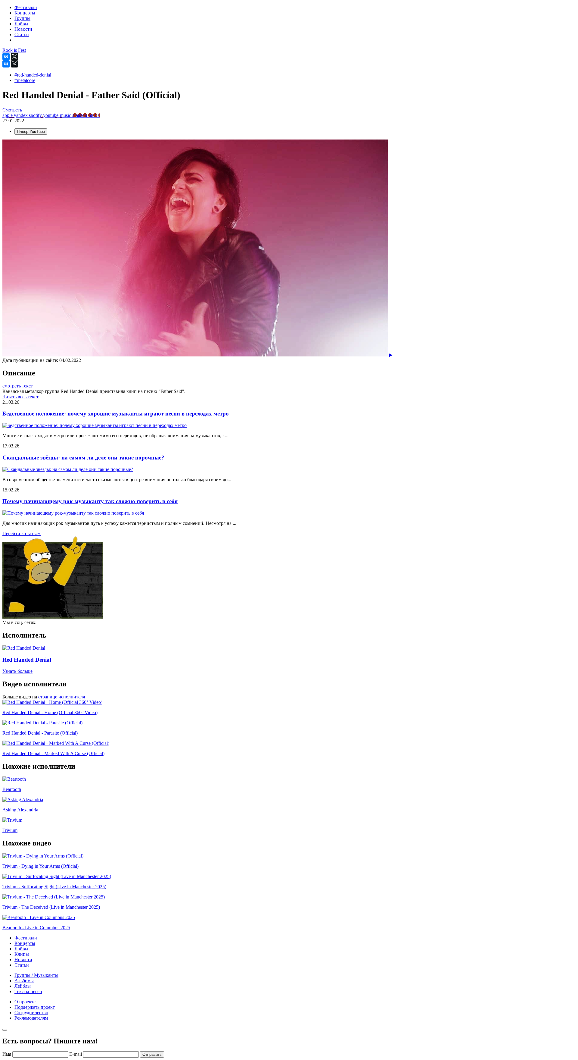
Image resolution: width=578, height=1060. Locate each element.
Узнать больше (17, 671)
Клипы (21, 954)
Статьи (21, 964)
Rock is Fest (14, 50)
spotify (36, 115)
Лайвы (21, 948)
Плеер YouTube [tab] (31, 131)
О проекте (25, 1001)
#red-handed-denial (32, 74)
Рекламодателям (31, 1018)
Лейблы (22, 986)
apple (8, 115)
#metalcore (24, 80)
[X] (14, 56)
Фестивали (25, 937)
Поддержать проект (34, 1007)
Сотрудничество (31, 1012)
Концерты (24, 943)
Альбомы (24, 980)
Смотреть (12, 109)
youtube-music (57, 115)
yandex (21, 115)
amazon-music (86, 115)
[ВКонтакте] (6, 56)
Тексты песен (28, 991)
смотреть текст (17, 385)
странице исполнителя (61, 696)
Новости (23, 959)
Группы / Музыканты (36, 975)
